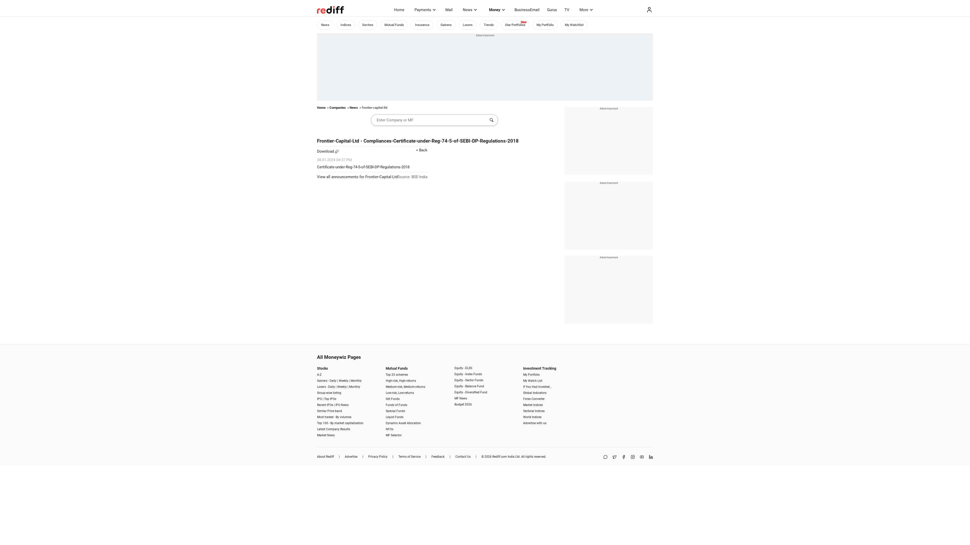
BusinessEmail (527, 10)
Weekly (343, 381)
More (583, 10)
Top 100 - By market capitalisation (340, 423)
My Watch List (532, 381)
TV (567, 10)
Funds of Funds (396, 405)
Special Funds (395, 411)
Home (399, 10)
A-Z (319, 374)
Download (326, 151)
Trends (489, 25)
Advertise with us (534, 423)
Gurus (552, 10)
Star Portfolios (515, 25)
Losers (468, 25)
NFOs (389, 429)
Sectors (367, 25)
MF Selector (394, 435)
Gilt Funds (393, 399)
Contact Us (463, 456)
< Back (421, 150)
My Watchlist (574, 25)
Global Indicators (534, 393)
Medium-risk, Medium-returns (405, 387)
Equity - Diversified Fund (470, 392)
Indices (346, 25)
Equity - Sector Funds (468, 380)
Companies (337, 108)
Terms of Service (409, 456)
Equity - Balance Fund (469, 386)
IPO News (342, 405)
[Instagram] (633, 457)
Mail (449, 10)
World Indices (532, 417)
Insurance (422, 25)
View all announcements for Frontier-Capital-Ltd (357, 177)
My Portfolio (545, 25)
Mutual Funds (394, 25)
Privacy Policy (377, 456)
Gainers (446, 25)
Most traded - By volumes (334, 417)
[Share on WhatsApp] (605, 457)
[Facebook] (624, 457)
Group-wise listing (329, 393)
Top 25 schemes (397, 374)
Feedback (438, 456)
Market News (326, 435)
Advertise (351, 456)
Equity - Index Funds (468, 374)
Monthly (356, 381)
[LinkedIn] (651, 457)
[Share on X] (615, 457)
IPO (319, 399)
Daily (333, 381)
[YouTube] (642, 457)
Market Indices (533, 405)
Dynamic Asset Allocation (403, 423)
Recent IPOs (325, 405)
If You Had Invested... (537, 387)
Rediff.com (499, 456)
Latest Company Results (333, 429)
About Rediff (325, 456)
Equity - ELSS (463, 368)
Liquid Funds (394, 417)
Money (494, 10)
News (467, 10)
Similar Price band (329, 411)
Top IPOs (330, 399)
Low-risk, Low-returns (400, 393)
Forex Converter (534, 399)
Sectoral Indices (534, 411)
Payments (423, 10)
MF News (460, 398)
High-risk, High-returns (401, 381)
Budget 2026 (463, 404)
